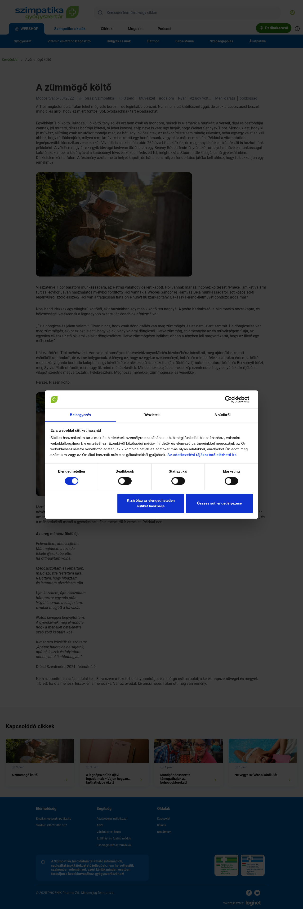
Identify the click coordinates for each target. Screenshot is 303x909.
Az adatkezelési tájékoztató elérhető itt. (202, 455)
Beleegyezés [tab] (80, 415)
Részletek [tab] (151, 415)
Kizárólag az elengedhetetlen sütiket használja (151, 503)
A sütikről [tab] (222, 415)
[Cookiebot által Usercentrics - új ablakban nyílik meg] (232, 399)
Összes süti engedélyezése (219, 503)
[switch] (125, 481)
